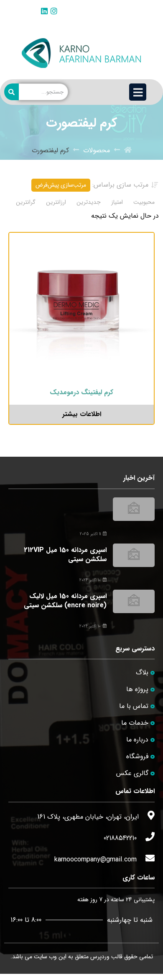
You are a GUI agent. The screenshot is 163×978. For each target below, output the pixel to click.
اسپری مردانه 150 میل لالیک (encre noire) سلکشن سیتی (65, 601)
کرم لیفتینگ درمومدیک (81, 392)
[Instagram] (54, 11)
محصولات (96, 151)
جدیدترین (88, 202)
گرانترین (26, 202)
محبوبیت (144, 202)
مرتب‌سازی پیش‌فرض (61, 185)
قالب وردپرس (106, 956)
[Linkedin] (44, 11)
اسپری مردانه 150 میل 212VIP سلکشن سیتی (65, 554)
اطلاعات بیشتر (81, 414)
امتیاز (117, 202)
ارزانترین (56, 202)
